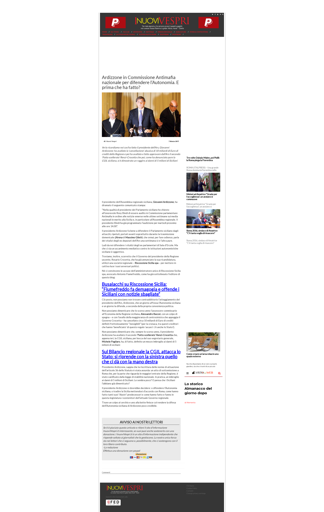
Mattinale (150, 32)
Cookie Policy (191, 488)
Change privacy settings (196, 493)
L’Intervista (137, 32)
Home (104, 32)
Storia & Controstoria (199, 32)
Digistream (164, 34)
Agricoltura (181, 32)
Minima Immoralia (165, 32)
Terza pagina (107, 34)
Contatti (189, 491)
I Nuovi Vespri (111, 141)
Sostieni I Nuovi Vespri (147, 34)
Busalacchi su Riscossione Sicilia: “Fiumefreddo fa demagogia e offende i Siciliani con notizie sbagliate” (140, 289)
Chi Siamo (190, 486)
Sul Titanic (115, 32)
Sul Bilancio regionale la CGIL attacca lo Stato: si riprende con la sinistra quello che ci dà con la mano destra (141, 356)
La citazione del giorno (125, 34)
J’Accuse (126, 32)
